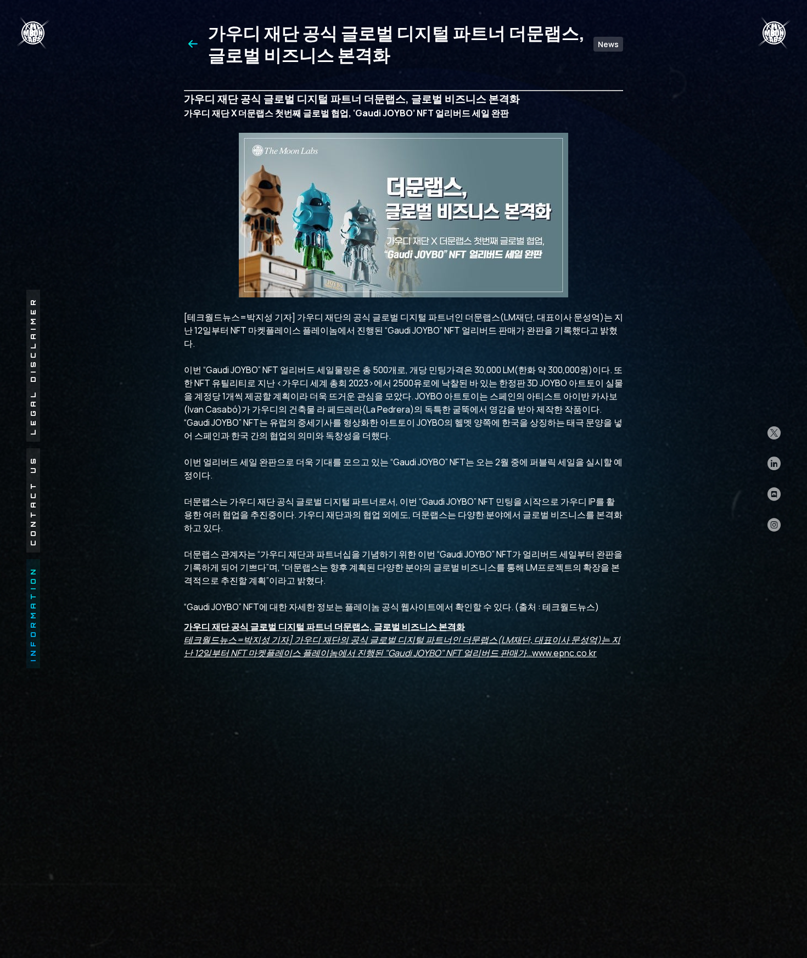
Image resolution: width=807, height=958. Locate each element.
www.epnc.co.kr (402, 640)
